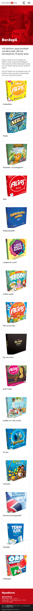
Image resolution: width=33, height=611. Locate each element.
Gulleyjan (16, 470)
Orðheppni (16, 565)
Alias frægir (16, 375)
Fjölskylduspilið (16, 217)
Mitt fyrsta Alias (16, 312)
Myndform (9, 3)
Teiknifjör (16, 534)
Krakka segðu (16, 280)
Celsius (24, 3)
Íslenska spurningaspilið (16, 502)
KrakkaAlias (16, 91)
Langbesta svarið (16, 249)
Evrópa (16, 439)
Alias (16, 186)
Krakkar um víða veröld (16, 407)
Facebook (16, 609)
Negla (16, 122)
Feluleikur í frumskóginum (16, 154)
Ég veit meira (16, 344)
